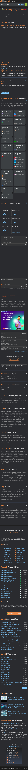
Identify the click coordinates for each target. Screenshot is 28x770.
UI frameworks (6, 111)
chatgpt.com (7, 558)
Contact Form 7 (20, 162)
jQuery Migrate (7, 185)
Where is (14, 396)
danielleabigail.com (6, 588)
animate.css (7, 115)
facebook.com (8, 550)
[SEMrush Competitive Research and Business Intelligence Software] (8, 296)
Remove (6, 732)
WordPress (6, 191)
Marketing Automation (5, 128)
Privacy (16, 768)
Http (14, 487)
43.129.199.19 (4, 68)
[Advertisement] (14, 46)
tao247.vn (4, 590)
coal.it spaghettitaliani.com (9, 644)
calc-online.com (5, 597)
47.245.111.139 (5, 661)
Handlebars (19, 123)
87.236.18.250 (5, 663)
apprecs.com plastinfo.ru (9, 634)
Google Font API (20, 115)
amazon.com (20, 552)
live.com (19, 560)
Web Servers (18, 139)
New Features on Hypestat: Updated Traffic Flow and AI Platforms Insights (16, 706)
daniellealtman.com (6, 570)
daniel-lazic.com (5, 584)
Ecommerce (18, 172)
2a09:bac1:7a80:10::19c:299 (9, 659)
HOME (13, 1)
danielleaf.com (5, 574)
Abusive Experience (14, 385)
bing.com (6, 556)
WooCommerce (20, 159)
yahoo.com (20, 558)
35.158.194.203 (5, 669)
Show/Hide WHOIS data (10, 729)
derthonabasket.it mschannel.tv (11, 646)
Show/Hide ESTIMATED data (12, 723)
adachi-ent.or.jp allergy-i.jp (9, 628)
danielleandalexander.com (8, 572)
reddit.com (20, 554)
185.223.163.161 (5, 657)
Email (16, 127)
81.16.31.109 (4, 681)
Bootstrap (6, 113)
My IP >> (24, 687)
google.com (7, 548)
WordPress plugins (18, 154)
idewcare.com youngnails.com (10, 636)
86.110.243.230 (5, 665)
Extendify (18, 164)
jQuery (5, 183)
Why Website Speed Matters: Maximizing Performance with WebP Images (16, 699)
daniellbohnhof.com (6, 592)
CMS (3, 188)
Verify (14, 469)
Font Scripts (18, 111)
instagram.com (21, 550)
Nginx (17, 141)
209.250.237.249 (6, 685)
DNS (14, 506)
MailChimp (6, 131)
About (20, 768)
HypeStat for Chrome (15, 613)
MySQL (5, 141)
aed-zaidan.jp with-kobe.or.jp (10, 642)
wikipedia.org (7, 560)
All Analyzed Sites (5, 768)
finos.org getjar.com (7, 648)
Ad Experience (14, 374)
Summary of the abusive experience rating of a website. (13, 388)
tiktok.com (7, 554)
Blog (12, 768)
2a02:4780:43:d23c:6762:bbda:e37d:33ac (12, 683)
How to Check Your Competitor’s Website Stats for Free (17, 713)
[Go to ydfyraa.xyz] (1, 12)
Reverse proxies (7, 145)
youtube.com (20, 548)
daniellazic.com (5, 594)
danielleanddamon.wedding (8, 578)
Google (14, 432)
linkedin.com (20, 556)
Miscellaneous (6, 153)
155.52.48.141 (5, 677)
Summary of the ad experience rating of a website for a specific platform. (12, 377)
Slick (5, 176)
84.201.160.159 (5, 673)
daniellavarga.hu (5, 596)
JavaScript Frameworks (18, 120)
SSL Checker (14, 448)
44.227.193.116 (5, 671)
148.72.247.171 (5, 675)
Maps (3, 119)
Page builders (6, 195)
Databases (5, 139)
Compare (21, 4)
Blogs (16, 188)
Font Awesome (20, 113)
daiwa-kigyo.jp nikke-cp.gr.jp (9, 640)
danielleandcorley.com (7, 580)
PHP (17, 149)
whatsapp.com (21, 562)
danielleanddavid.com (7, 576)
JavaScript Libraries (5, 172)
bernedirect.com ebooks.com (10, 624)
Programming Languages (19, 146)
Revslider (6, 155)
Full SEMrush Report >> (21, 351)
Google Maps (7, 122)
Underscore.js (7, 181)
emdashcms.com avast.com (10, 638)
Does (14, 408)
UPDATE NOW (14, 359)
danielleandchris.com (7, 586)
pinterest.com (8, 562)
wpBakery (18, 161)
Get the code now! (14, 746)
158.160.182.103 (5, 667)
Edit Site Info (5, 93)
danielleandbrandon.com (8, 582)
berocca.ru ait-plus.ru (8, 632)
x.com (5, 552)
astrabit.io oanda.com (8, 626)
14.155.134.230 (5, 679)
